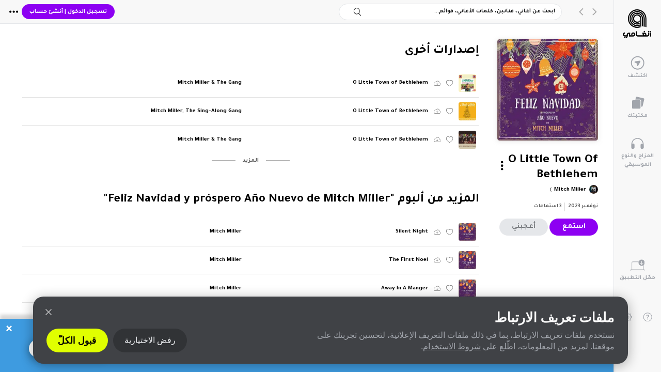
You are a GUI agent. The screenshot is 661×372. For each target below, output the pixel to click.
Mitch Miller (569, 190)
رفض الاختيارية (150, 340)
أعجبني (524, 226)
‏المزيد (251, 161)
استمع (574, 226)
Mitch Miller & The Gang (210, 83)
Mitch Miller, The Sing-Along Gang (196, 111)
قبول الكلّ (77, 340)
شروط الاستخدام (452, 346)
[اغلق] (48, 312)
